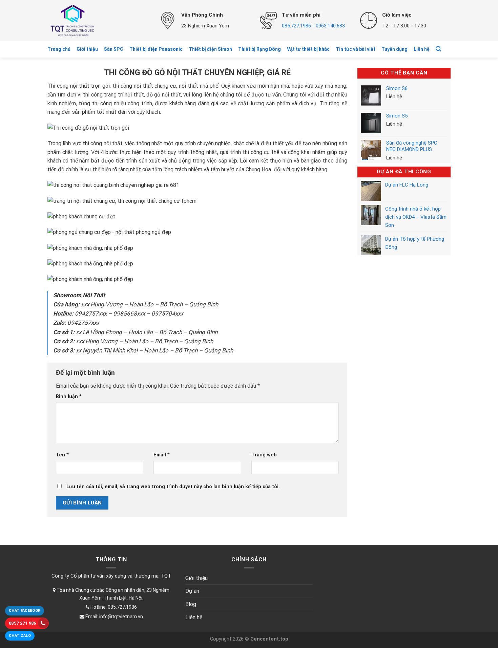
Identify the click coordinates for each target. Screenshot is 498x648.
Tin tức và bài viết (355, 49)
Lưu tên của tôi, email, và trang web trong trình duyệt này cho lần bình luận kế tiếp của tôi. (173, 487)
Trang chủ (58, 49)
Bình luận (69, 396)
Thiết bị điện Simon (210, 49)
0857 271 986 (22, 623)
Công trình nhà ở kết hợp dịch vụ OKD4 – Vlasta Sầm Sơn (416, 217)
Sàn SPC (113, 49)
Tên (62, 455)
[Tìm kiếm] (438, 49)
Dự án (192, 591)
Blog (190, 604)
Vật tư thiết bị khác (308, 49)
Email (161, 455)
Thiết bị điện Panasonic (156, 49)
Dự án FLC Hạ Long (406, 185)
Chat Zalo (20, 635)
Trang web (264, 455)
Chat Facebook (24, 610)
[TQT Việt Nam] (98, 20)
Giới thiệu (87, 49)
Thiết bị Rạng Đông (259, 49)
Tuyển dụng (394, 49)
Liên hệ (422, 49)
